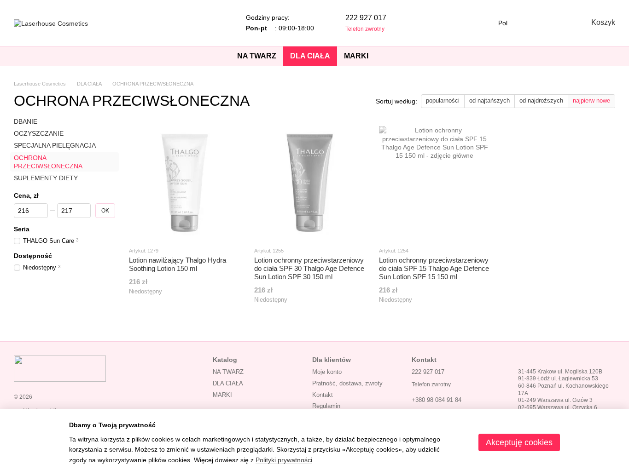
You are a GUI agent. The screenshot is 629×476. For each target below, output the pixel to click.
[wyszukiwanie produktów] (391, 56)
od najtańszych (489, 100)
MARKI (356, 56)
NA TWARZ (256, 56)
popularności (443, 100)
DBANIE (25, 121)
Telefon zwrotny (364, 29)
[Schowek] (532, 23)
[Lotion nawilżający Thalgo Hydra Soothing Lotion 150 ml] (184, 181)
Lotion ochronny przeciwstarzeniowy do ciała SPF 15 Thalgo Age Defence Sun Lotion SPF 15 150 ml (434, 268)
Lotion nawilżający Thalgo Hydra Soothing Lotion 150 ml (177, 264)
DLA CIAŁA (310, 56)
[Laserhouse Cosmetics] (60, 368)
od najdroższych (541, 100)
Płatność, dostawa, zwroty (347, 383)
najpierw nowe (591, 100)
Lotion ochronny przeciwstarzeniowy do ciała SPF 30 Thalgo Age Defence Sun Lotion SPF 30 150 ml (309, 268)
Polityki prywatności (284, 460)
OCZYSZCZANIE (39, 133)
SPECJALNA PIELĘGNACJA (55, 145)
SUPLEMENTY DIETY (46, 178)
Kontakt (322, 394)
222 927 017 (365, 18)
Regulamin (326, 405)
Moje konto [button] (327, 371)
